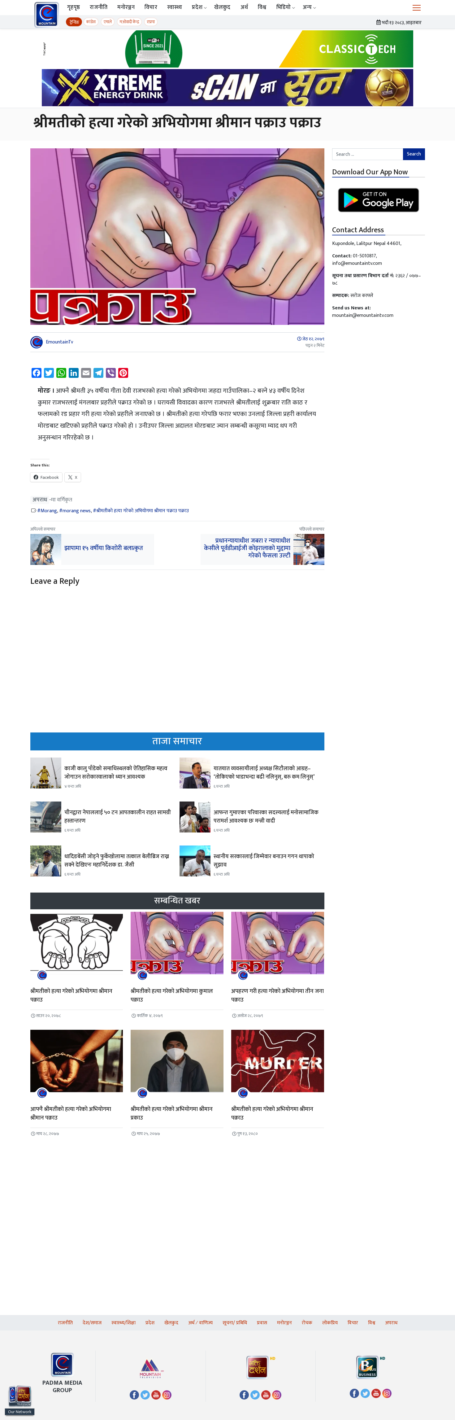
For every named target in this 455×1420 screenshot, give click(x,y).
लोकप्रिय (330, 1323)
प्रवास (262, 1323)
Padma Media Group (62, 1387)
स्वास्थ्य (174, 7)
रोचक (307, 1323)
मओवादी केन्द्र (129, 21)
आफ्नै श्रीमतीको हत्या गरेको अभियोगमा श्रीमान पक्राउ (70, 1113)
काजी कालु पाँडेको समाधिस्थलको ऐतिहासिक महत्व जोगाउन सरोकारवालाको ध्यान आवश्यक (115, 773)
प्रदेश (197, 7)
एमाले (108, 21)
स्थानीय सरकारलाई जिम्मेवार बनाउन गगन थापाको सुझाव (264, 861)
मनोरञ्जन (126, 7)
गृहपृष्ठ (73, 7)
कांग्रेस (91, 21)
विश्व (262, 7)
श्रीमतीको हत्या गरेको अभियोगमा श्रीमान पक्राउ (71, 995)
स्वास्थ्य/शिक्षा (123, 1323)
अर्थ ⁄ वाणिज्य (200, 1323)
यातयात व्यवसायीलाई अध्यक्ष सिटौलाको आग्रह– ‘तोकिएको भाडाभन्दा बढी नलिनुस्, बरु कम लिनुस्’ (264, 773)
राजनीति (98, 7)
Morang (49, 511)
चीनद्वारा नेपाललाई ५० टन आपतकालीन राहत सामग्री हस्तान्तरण (117, 817)
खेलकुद (222, 7)
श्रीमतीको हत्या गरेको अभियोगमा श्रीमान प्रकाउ (172, 1113)
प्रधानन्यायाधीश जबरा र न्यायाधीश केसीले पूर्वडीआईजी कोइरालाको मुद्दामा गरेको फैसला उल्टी (247, 548)
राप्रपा (151, 21)
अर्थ (244, 7)
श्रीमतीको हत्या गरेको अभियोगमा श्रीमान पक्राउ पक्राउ (142, 511)
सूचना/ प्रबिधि (235, 1323)
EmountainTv (59, 342)
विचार (151, 7)
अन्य (307, 7)
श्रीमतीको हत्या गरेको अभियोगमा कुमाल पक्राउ (172, 995)
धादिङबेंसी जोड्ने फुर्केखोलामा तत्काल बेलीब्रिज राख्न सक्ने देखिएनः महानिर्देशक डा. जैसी (116, 861)
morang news (77, 511)
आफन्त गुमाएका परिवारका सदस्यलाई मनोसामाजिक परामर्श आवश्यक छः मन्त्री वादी (266, 817)
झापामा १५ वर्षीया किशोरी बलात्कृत (104, 548)
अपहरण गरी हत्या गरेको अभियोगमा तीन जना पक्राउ (277, 995)
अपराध (39, 500)
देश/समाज (92, 1323)
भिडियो (283, 7)
